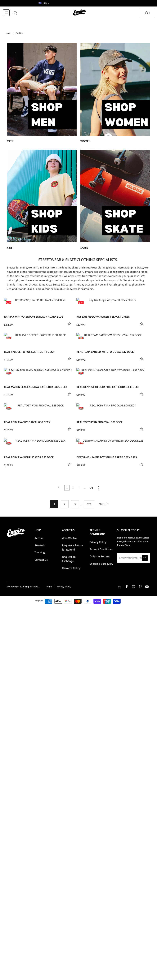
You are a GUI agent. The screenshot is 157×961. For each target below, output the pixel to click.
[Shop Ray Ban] (8, 303)
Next (102, 504)
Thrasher (22, 284)
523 (91, 487)
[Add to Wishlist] (70, 323)
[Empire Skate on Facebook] (127, 587)
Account (39, 538)
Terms (49, 586)
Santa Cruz (45, 284)
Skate (115, 200)
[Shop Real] (8, 338)
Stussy (56, 284)
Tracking (39, 552)
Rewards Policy (71, 568)
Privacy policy (64, 586)
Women (115, 93)
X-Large (68, 284)
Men (42, 93)
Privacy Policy (98, 542)
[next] (70, 301)
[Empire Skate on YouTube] (147, 587)
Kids (42, 200)
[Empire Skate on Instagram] (134, 587)
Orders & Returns (100, 556)
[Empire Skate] (79, 15)
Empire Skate (31, 586)
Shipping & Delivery (101, 563)
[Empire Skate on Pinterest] (140, 587)
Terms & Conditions (101, 549)
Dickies (33, 284)
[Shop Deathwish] (81, 443)
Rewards (39, 545)
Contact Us (41, 559)
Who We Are (69, 538)
